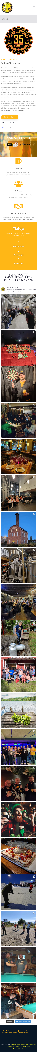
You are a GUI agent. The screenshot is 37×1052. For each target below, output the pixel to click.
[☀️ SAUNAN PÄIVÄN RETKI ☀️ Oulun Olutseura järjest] (18, 710)
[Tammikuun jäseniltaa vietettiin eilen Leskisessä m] (18, 420)
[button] (5, 144)
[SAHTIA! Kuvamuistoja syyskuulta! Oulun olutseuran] (18, 638)
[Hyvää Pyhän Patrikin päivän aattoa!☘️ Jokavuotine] (18, 819)
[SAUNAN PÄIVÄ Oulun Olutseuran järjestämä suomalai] (18, 674)
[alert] (18, 127)
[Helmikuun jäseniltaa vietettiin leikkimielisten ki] (18, 892)
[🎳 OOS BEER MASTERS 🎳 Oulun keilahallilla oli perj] (18, 747)
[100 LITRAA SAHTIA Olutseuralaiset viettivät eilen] (18, 348)
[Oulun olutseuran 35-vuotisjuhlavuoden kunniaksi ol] (18, 565)
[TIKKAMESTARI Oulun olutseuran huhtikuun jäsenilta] (18, 384)
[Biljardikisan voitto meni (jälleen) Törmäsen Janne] (18, 964)
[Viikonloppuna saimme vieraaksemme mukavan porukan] (18, 602)
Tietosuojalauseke (18, 1049)
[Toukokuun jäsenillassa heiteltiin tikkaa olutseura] (18, 783)
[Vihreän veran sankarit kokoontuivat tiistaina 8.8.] (18, 1001)
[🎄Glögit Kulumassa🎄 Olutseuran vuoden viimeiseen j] (18, 456)
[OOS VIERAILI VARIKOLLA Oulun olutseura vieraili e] (18, 311)
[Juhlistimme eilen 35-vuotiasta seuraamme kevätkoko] (18, 856)
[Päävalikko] (34, 7)
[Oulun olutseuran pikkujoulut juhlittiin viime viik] (18, 493)
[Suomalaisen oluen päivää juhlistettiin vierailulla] (18, 529)
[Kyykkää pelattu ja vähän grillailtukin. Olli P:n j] (18, 928)
